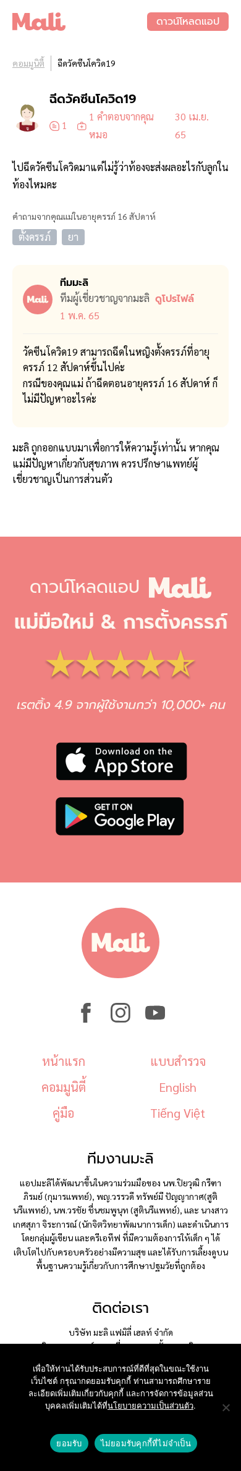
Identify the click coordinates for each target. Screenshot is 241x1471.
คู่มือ (63, 1113)
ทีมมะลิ (74, 282)
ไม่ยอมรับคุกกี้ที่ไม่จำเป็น (146, 1443)
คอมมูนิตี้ (28, 63)
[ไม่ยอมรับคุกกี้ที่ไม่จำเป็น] (225, 1407)
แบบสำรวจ (178, 1061)
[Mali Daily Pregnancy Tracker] (79, 21)
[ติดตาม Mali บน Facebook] (86, 1019)
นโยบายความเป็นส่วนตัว (150, 1405)
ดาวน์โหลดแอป (187, 21)
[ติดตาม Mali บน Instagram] (120, 1019)
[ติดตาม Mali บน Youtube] (155, 1019)
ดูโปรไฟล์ (174, 298)
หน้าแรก (63, 1061)
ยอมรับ (69, 1443)
